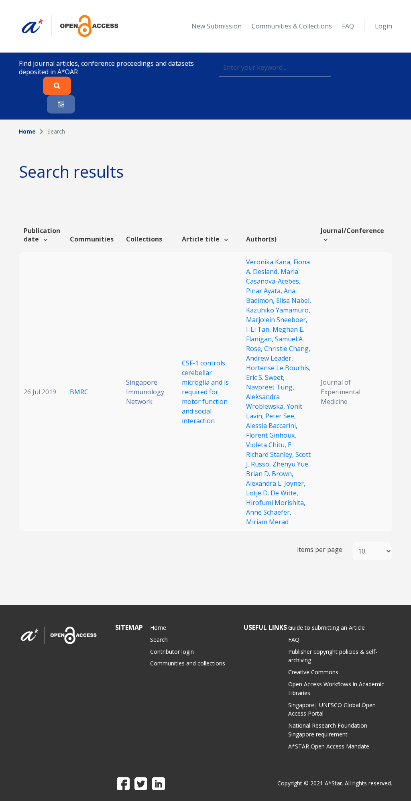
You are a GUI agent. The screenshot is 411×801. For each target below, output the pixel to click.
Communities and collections (187, 663)
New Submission (216, 26)
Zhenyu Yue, (291, 464)
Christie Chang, (287, 348)
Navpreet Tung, (270, 387)
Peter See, (280, 416)
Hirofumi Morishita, (275, 502)
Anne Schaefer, (268, 512)
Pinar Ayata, (265, 290)
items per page (319, 549)
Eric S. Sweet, (265, 377)
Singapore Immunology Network (145, 392)
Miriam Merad (267, 521)
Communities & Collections (292, 26)
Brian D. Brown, (269, 473)
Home (27, 131)
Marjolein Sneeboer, (276, 319)
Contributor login (172, 651)
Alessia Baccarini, (271, 425)
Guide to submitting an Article (326, 627)
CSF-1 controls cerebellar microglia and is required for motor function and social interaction (205, 392)
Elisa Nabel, (293, 300)
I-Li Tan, (259, 329)
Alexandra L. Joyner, (275, 483)
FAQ (348, 26)
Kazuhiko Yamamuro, (278, 310)
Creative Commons (313, 672)
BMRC (79, 391)
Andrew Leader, (269, 358)
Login (383, 26)
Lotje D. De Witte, (272, 493)
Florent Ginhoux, (271, 435)
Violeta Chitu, (267, 444)
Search (159, 639)
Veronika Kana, (269, 262)
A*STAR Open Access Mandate (328, 746)
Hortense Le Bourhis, (278, 367)
